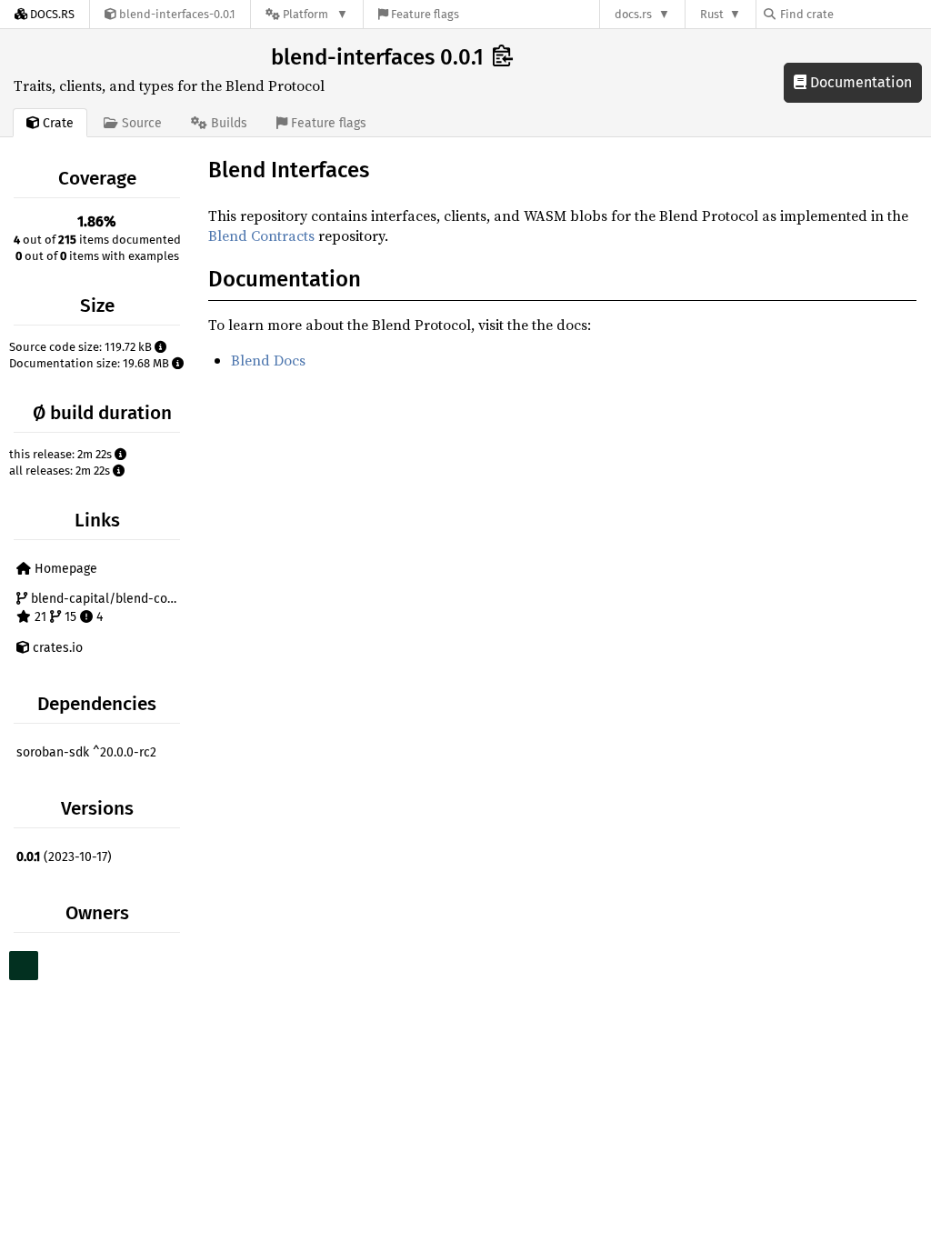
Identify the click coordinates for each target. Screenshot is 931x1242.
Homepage (64, 568)
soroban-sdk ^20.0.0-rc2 (86, 752)
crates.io (56, 648)
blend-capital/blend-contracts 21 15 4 (106, 608)
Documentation (859, 82)
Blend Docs (268, 360)
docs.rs (633, 14)
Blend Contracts (261, 235)
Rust (712, 14)
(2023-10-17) (64, 857)
